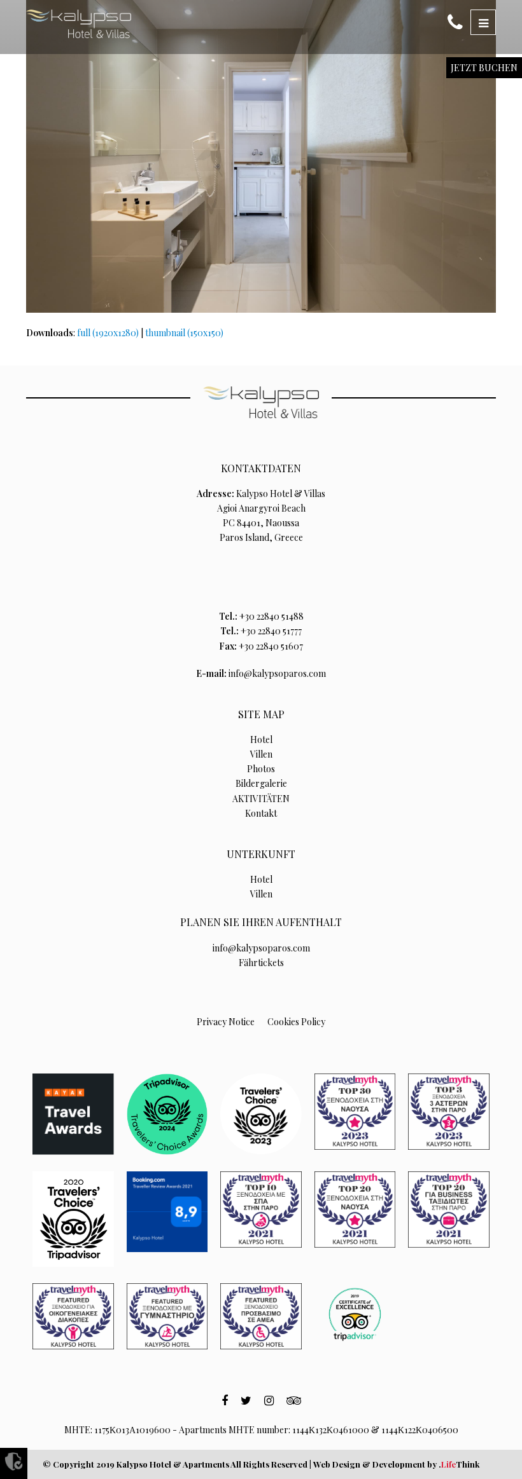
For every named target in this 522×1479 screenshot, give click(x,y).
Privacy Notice (226, 1022)
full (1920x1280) (108, 333)
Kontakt (261, 813)
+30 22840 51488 (271, 616)
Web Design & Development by (396, 1464)
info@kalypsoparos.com (277, 673)
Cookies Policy (296, 1022)
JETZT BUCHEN (484, 68)
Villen (261, 754)
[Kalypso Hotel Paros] (78, 24)
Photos (261, 769)
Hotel (261, 739)
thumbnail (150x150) (184, 333)
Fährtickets (261, 963)
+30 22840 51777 (271, 631)
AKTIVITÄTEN (261, 799)
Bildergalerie (261, 783)
